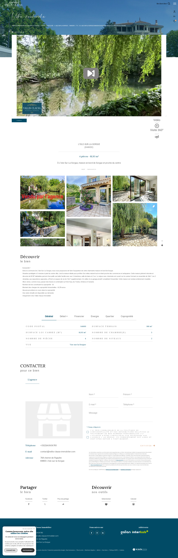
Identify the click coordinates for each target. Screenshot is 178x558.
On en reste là (27, 529)
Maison (72, 25)
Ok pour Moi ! (28, 550)
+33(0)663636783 (48, 445)
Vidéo (156, 120)
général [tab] (49, 316)
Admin (99, 550)
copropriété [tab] (127, 316)
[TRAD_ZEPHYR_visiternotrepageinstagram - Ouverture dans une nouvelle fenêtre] (97, 533)
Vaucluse (50, 25)
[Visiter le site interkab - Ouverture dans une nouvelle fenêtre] (140, 531)
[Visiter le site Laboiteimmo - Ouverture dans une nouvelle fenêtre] (139, 549)
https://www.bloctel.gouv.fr (96, 464)
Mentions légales (90, 550)
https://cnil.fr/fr (119, 460)
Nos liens (105, 550)
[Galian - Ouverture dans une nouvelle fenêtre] (126, 532)
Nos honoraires (70, 550)
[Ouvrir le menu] (174, 3)
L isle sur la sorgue (61, 25)
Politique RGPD (113, 550)
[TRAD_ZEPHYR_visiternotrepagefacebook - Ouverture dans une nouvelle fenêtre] (91, 533)
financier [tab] (79, 316)
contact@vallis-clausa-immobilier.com (57, 451)
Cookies (121, 550)
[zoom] (42, 209)
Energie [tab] (95, 316)
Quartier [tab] (110, 316)
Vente (43, 25)
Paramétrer (10, 550)
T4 (77, 25)
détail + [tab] (64, 316)
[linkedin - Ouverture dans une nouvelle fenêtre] (103, 533)
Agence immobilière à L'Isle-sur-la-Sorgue (26, 25)
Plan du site (80, 550)
